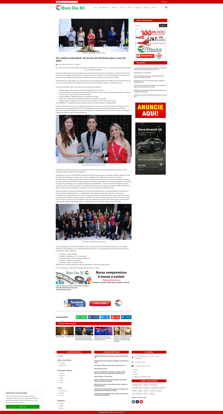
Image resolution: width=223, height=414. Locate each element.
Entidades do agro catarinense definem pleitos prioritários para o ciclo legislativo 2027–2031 (127, 338)
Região (78, 64)
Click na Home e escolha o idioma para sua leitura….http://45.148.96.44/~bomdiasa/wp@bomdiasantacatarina (73, 287)
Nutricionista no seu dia (100, 368)
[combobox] (146, 25)
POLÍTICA (152, 391)
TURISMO (151, 394)
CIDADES (145, 385)
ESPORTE (162, 388)
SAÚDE (145, 394)
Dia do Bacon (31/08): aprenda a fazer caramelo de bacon (109, 365)
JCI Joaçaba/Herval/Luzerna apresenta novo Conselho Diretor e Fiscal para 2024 (91, 103)
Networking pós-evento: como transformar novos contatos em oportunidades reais (88, 338)
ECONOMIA (146, 388)
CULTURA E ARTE (137, 388)
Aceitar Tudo (22, 406)
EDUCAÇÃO (154, 388)
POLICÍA (146, 391)
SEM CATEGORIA (137, 394)
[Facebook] (133, 401)
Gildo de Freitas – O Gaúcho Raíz (142, 72)
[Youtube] (141, 401)
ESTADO (134, 391)
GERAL (140, 391)
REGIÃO (159, 391)
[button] (81, 317)
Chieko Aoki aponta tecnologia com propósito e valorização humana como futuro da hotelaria (70, 338)
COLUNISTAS (153, 385)
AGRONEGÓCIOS (137, 385)
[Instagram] (137, 401)
